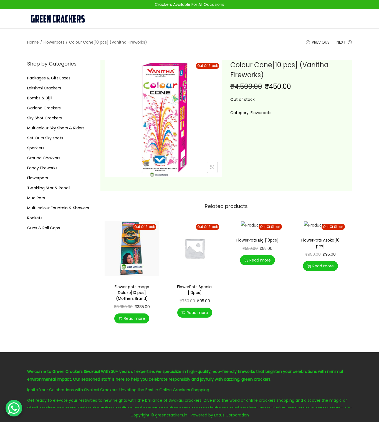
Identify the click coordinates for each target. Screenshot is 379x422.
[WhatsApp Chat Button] (14, 408)
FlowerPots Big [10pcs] (257, 240)
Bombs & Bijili (39, 98)
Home (33, 42)
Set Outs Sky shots (45, 138)
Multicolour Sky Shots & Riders (56, 128)
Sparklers (35, 148)
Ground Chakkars (43, 158)
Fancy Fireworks (42, 168)
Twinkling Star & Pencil (48, 188)
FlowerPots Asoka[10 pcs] (320, 243)
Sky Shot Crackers (44, 118)
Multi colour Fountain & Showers (58, 208)
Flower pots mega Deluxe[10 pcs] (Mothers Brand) (132, 292)
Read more (134, 318)
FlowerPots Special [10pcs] (195, 289)
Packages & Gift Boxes (48, 78)
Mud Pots (36, 198)
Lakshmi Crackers (44, 88)
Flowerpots (54, 42)
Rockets (34, 218)
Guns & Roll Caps (43, 228)
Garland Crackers (44, 108)
